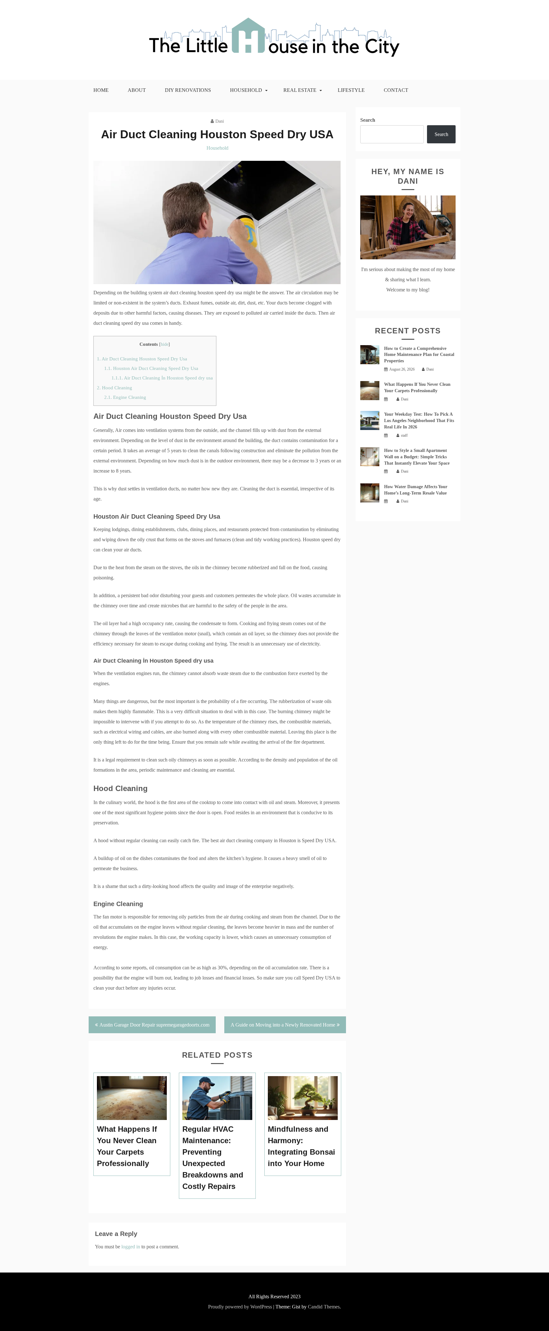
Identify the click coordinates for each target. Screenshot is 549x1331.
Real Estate (299, 90)
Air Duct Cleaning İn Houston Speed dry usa (162, 377)
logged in (130, 1246)
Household (246, 90)
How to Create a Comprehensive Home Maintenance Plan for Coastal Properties (419, 355)
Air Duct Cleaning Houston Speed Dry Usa (142, 358)
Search (367, 120)
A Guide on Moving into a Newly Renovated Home (283, 1024)
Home (101, 90)
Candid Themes (324, 1306)
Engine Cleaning (125, 397)
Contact (396, 90)
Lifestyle (351, 90)
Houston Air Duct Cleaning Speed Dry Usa (151, 368)
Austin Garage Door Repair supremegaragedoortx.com (154, 1024)
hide (164, 344)
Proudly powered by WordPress (240, 1306)
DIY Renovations (188, 90)
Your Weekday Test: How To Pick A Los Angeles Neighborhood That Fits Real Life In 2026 (419, 420)
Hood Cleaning (114, 387)
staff (404, 435)
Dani (219, 121)
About (137, 90)
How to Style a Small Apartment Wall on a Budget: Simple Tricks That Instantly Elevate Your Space (417, 457)
